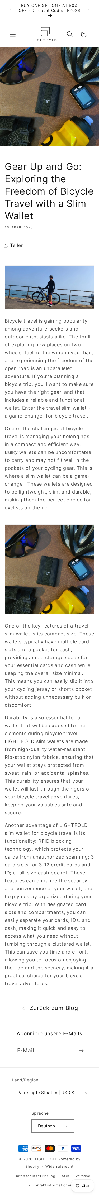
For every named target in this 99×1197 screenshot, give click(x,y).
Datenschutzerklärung (35, 1176)
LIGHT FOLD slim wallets (34, 741)
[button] (13, 34)
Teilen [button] (17, 245)
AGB (66, 1176)
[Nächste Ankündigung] (88, 10)
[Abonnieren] (81, 1050)
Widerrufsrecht (59, 1166)
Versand (83, 1176)
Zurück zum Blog (54, 1007)
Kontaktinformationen (52, 1185)
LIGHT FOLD (46, 1159)
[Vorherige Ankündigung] (10, 10)
